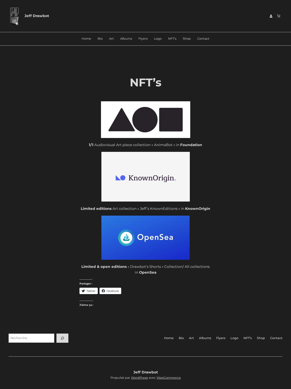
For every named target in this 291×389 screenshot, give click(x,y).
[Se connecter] (271, 16)
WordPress (139, 378)
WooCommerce (169, 378)
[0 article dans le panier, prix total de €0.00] (278, 16)
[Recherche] (62, 338)
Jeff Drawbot (36, 16)
